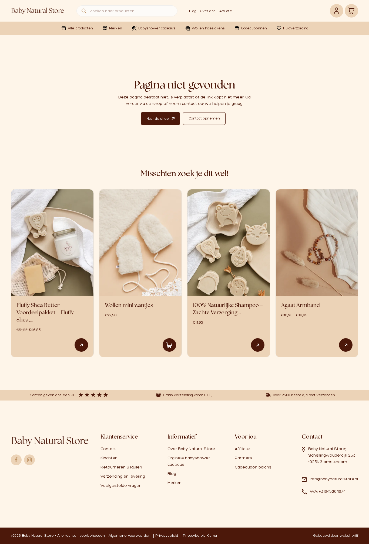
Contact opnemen (204, 118)
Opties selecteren (81, 345)
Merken (115, 28)
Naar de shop (157, 119)
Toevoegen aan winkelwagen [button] (169, 345)
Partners (243, 458)
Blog (192, 11)
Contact (108, 448)
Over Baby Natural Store (191, 448)
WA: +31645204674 (327, 491)
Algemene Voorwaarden (129, 535)
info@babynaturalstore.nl (334, 479)
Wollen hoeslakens (208, 28)
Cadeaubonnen (254, 28)
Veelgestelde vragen (121, 485)
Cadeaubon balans (253, 467)
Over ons (208, 11)
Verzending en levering (122, 476)
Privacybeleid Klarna (200, 535)
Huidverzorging (295, 28)
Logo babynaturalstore (38, 10)
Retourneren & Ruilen (121, 467)
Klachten (109, 458)
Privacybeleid (166, 535)
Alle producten (80, 28)
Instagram (29, 459)
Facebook (16, 459)
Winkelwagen (351, 11)
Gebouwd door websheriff (335, 535)
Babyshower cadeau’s (157, 28)
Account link (336, 11)
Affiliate (225, 11)
